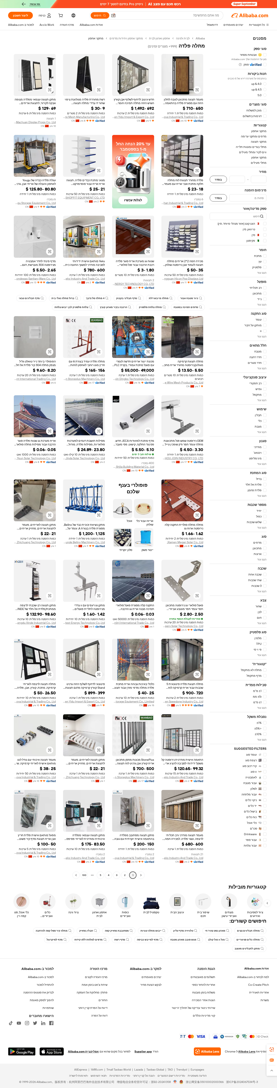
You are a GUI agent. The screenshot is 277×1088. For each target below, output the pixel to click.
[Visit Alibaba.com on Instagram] (27, 1023)
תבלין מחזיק (86, 930)
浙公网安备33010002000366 (205, 1082)
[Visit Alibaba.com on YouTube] (18, 1023)
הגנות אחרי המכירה (203, 1000)
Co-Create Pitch (258, 984)
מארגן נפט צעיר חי (215, 930)
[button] (113, 15)
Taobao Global (155, 1069)
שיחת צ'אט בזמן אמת (94, 984)
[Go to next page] (76, 875)
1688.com (97, 1069)
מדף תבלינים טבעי (29, 298)
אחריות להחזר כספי (203, 984)
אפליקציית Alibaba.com (83, 1051)
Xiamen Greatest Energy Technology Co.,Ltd (84, 622)
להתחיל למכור (45, 984)
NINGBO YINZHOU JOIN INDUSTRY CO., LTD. (182, 458)
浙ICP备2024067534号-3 (242, 1082)
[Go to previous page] (141, 875)
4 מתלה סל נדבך (95, 298)
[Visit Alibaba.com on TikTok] (10, 1023)
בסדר (218, 179)
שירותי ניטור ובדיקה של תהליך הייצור (193, 1007)
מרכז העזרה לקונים (96, 977)
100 (84, 875)
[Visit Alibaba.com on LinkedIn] (43, 1023)
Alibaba (200, 38)
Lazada (138, 1069)
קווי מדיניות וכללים (204, 1015)
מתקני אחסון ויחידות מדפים (126, 38)
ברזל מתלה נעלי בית (63, 298)
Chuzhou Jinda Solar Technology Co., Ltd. (84, 458)
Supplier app (143, 1051)
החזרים (103, 1000)
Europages (197, 1069)
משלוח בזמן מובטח (203, 992)
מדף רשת (119, 939)
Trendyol (181, 1069)
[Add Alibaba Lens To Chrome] (207, 1051)
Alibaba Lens (246, 1051)
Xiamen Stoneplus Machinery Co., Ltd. (84, 378)
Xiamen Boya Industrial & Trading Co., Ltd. (182, 116)
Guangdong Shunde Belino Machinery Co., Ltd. (84, 542)
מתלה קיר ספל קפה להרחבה (52, 930)
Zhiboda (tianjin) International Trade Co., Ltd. (133, 622)
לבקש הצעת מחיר (150, 984)
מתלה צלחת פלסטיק (150, 307)
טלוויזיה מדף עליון (183, 930)
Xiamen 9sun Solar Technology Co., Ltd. (35, 458)
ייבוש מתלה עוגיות (151, 930)
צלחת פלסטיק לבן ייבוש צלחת (71, 307)
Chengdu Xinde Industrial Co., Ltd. (35, 622)
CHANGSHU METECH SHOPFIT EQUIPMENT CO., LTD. (84, 197)
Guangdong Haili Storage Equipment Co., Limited (133, 701)
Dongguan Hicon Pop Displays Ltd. (182, 278)
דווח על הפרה (99, 1015)
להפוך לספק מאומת (42, 1000)
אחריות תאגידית (259, 992)
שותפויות (48, 1007)
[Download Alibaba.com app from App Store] (52, 1051)
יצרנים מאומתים (151, 977)
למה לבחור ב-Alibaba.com (253, 977)
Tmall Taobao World (118, 1069)
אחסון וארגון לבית (159, 38)
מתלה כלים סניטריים (248, 939)
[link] (271, 1049)
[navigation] (238, 457)
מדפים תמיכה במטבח (186, 307)
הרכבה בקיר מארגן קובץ (113, 307)
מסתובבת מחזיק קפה (117, 930)
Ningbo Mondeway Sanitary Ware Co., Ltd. (35, 278)
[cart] (60, 16)
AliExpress (80, 1069)
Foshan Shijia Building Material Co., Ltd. (133, 466)
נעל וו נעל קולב (216, 939)
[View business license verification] (175, 1082)
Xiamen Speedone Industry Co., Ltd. (182, 701)
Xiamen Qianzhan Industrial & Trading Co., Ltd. (182, 203)
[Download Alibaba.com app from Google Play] (21, 1051)
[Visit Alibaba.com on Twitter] (35, 1023)
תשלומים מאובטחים (203, 977)
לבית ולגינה (183, 38)
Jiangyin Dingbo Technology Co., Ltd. (133, 378)
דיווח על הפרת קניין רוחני (92, 1007)
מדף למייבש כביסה (148, 939)
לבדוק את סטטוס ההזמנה (38, 992)
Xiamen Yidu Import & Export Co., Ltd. (133, 116)
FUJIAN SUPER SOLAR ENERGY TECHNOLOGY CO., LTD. (133, 283)
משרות (265, 1000)
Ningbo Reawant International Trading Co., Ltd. (35, 378)
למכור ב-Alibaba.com (41, 977)
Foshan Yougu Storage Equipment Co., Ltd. (35, 203)
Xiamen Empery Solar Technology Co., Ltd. (182, 626)
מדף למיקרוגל (55, 939)
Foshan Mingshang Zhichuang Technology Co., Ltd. (35, 542)
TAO (170, 1069)
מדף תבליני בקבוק (126, 298)
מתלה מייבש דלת (159, 298)
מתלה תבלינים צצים (248, 930)
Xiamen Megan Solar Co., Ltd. (185, 542)
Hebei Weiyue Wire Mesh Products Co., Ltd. (182, 382)
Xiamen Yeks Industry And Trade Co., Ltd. (84, 278)
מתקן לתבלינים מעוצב (247, 948)
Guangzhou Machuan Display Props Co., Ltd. (35, 122)
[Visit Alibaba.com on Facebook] (51, 1023)
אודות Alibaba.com (256, 968)
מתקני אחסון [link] (95, 38)
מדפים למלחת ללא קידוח (88, 939)
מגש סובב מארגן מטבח (183, 939)
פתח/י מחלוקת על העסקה (92, 992)
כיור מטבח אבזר (189, 298)
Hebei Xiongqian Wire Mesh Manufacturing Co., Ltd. (84, 116)
